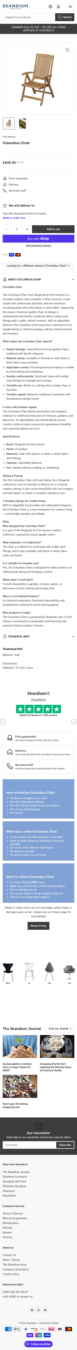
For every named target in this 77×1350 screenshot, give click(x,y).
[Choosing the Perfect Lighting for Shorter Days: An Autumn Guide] (57, 1046)
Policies (7, 1237)
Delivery (7, 1227)
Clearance (9, 1191)
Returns (7, 1232)
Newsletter (9, 1195)
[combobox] (38, 17)
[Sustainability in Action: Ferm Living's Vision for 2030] (20, 1046)
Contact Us (9, 1255)
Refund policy (11, 1223)
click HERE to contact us (18, 1296)
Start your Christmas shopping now (15, 1105)
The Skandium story (15, 1264)
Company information (16, 1269)
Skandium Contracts (15, 1176)
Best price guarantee (15, 1218)
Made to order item (14, 218)
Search (67, 17)
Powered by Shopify (49, 1323)
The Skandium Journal (16, 1172)
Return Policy (39, 925)
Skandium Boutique (14, 1186)
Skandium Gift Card (14, 1181)
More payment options (38, 245)
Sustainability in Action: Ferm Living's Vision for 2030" (17, 1067)
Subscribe (65, 1145)
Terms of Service (13, 1213)
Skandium (32, 1323)
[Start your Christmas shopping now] (20, 1086)
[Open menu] (70, 7)
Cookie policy (11, 1274)
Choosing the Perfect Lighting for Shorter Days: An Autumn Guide (55, 1067)
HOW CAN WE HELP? (15, 1292)
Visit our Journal (58, 1028)
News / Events (11, 1260)
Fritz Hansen (9, 136)
